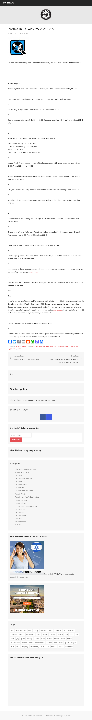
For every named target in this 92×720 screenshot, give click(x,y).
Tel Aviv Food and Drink (24, 491)
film (66, 634)
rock (12, 647)
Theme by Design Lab (62, 716)
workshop (69, 647)
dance (50, 630)
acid (33, 346)
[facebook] (43, 417)
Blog (12, 400)
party (72, 346)
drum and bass (69, 630)
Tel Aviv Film (19, 488)
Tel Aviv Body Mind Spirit (24, 478)
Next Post (64, 359)
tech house (45, 647)
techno (19, 349)
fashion (52, 634)
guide (23, 639)
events (45, 634)
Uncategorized (20, 521)
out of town (15, 643)
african (38, 346)
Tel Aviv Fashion (21, 484)
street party (34, 647)
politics (49, 643)
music (69, 639)
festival (60, 634)
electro (21, 634)
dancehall (58, 630)
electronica (30, 634)
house (61, 346)
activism (19, 630)
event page (57, 310)
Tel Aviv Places (20, 503)
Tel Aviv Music (20, 494)
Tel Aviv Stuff (20, 509)
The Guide (19, 518)
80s (12, 630)
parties (67, 346)
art (25, 630)
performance (39, 643)
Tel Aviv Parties (20, 346)
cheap (43, 346)
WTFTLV (18, 525)
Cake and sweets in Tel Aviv (25, 469)
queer (76, 346)
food (71, 634)
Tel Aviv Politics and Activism (26, 506)
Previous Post (26, 358)
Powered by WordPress (45, 716)
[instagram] (49, 417)
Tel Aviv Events (20, 481)
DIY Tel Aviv (8, 3)
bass (30, 630)
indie (43, 639)
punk (60, 643)
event (39, 634)
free (47, 346)
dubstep (14, 634)
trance (61, 647)
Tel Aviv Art (19, 475)
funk (51, 346)
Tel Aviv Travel (20, 515)
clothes (43, 630)
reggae (10, 349)
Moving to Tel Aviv (22, 472)
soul (14, 349)
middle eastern (59, 639)
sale (17, 647)
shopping (25, 647)
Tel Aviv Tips (19, 512)
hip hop (56, 346)
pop (55, 643)
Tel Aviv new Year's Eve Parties (27, 497)
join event (34, 272)
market (49, 639)
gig (17, 639)
